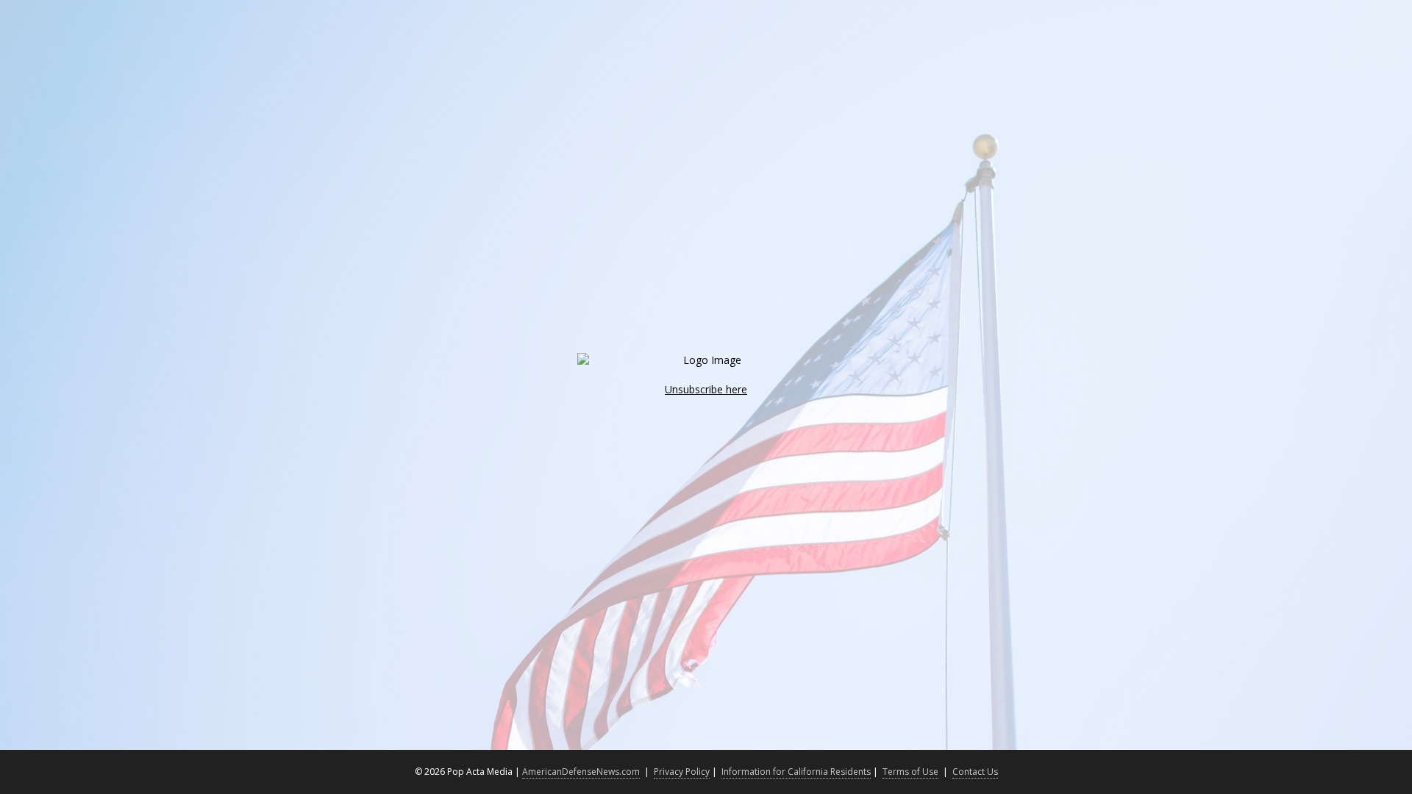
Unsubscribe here (706, 389)
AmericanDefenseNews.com (581, 771)
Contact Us (975, 771)
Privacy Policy (682, 771)
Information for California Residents (796, 771)
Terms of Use (910, 771)
